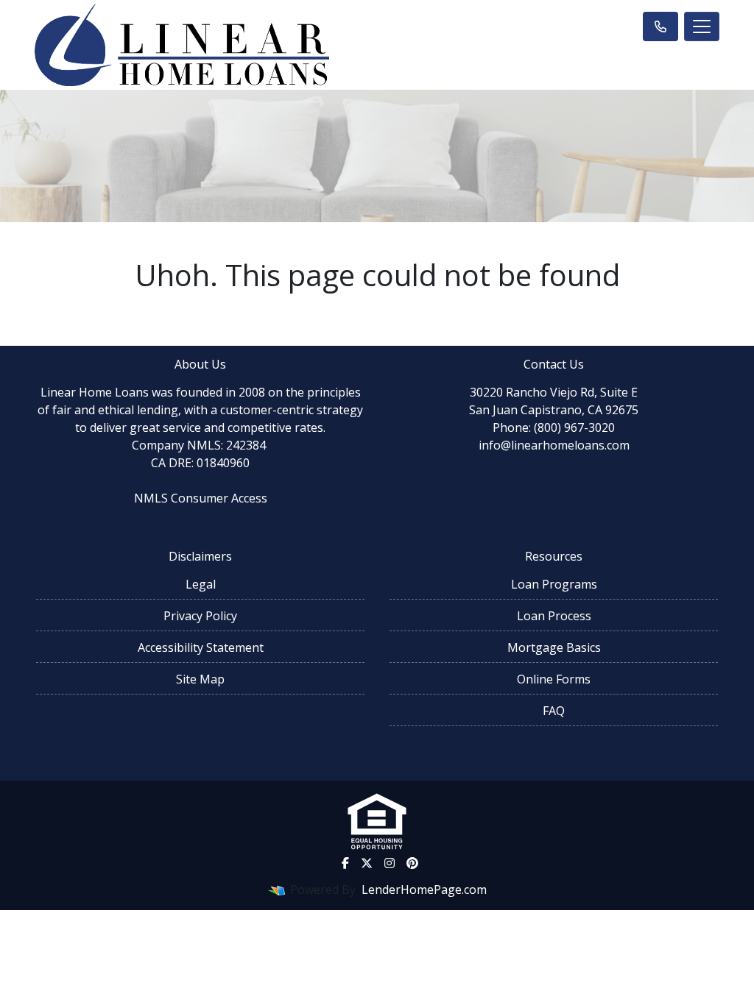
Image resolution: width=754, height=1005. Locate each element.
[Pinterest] (412, 863)
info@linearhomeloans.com (554, 445)
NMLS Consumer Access (200, 498)
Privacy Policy (200, 616)
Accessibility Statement (201, 647)
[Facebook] (345, 863)
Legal (201, 584)
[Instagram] (389, 863)
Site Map (200, 679)
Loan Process (554, 616)
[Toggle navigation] (701, 26)
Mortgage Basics (554, 647)
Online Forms (554, 679)
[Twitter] (367, 863)
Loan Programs (554, 584)
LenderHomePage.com (424, 889)
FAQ (554, 711)
